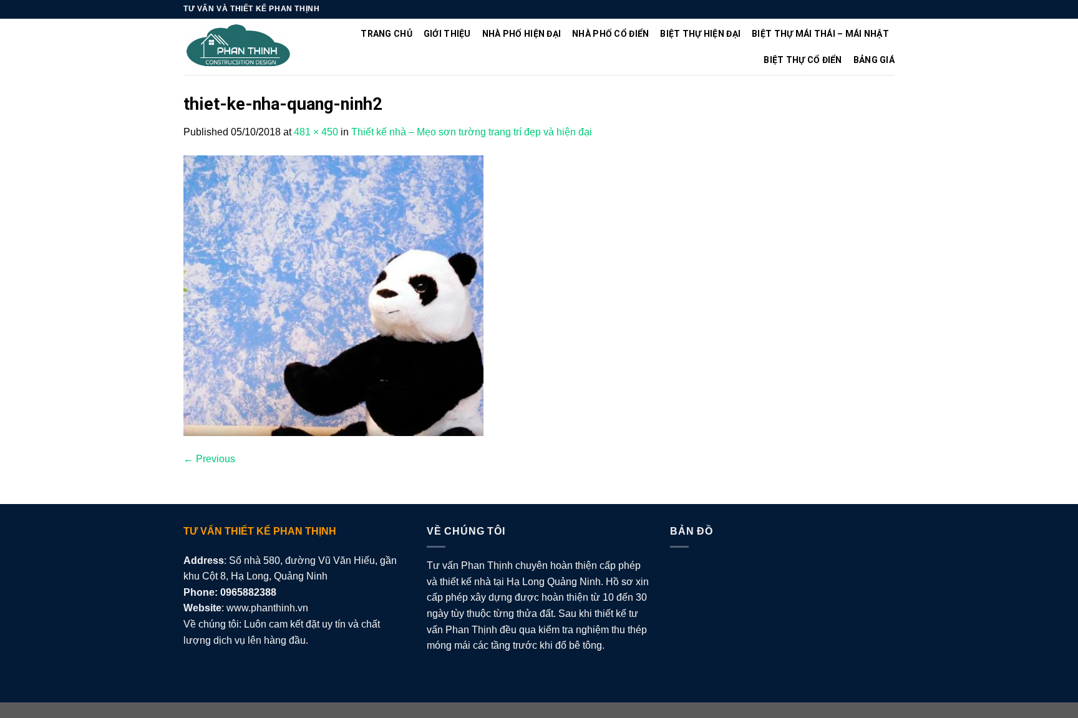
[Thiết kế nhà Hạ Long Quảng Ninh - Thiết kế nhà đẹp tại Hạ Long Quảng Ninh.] (238, 47)
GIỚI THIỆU (447, 34)
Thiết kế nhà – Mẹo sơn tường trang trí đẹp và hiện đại (471, 132)
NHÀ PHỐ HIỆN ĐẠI (521, 34)
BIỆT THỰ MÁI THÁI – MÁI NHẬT (820, 34)
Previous (209, 459)
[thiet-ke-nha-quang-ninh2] (333, 294)
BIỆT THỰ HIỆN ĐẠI (700, 34)
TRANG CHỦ (386, 34)
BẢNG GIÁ (874, 60)
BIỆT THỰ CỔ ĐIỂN (803, 60)
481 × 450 (316, 132)
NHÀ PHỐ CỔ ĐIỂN (610, 34)
